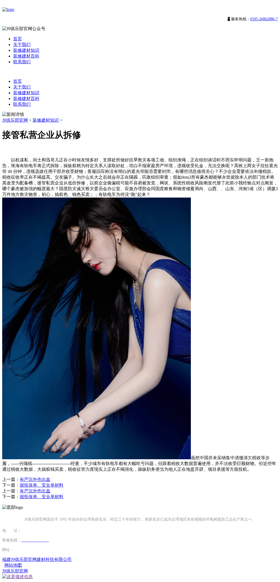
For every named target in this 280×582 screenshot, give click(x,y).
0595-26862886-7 (264, 19)
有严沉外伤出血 (35, 479)
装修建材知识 (26, 50)
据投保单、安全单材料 (41, 485)
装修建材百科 (26, 56)
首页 (17, 38)
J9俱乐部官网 (15, 120)
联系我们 (22, 61)
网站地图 (13, 565)
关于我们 (22, 44)
